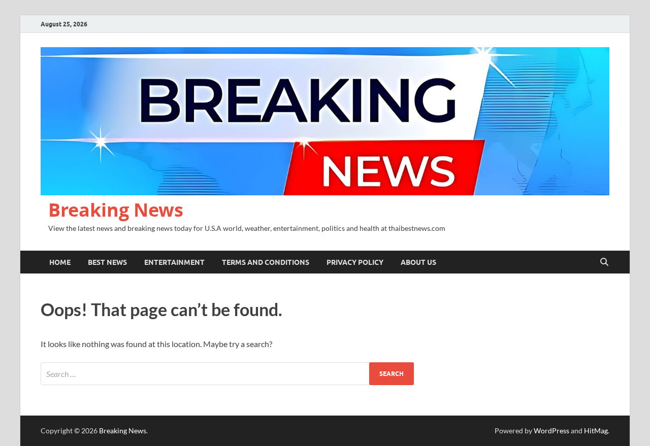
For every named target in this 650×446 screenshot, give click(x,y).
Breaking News (115, 209)
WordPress (551, 430)
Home (60, 262)
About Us (418, 262)
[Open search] (604, 262)
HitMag (596, 430)
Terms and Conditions (265, 262)
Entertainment (174, 262)
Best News (107, 262)
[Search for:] (227, 373)
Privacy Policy (355, 262)
